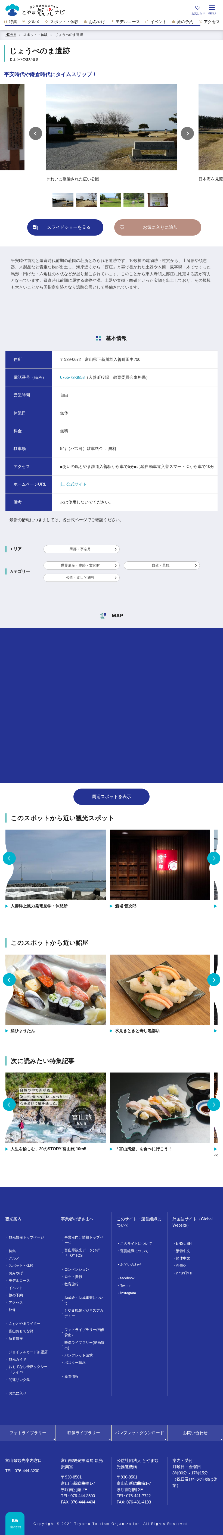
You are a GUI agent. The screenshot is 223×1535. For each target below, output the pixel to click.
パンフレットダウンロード (139, 1432)
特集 (12, 1251)
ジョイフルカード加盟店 (28, 1352)
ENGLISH (183, 1244)
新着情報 (16, 1338)
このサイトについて (136, 1244)
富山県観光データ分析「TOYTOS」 (82, 1253)
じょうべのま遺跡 (71, 35)
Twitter (125, 1286)
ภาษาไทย (184, 1273)
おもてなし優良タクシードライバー (28, 1369)
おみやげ (16, 1273)
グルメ (14, 1258)
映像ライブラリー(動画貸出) (84, 1345)
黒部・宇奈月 (80, 549)
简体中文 (183, 1258)
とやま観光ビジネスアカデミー (83, 1313)
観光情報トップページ (26, 1237)
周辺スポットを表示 (111, 796)
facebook (127, 1278)
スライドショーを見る (69, 227)
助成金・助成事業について (83, 1300)
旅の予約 (16, 1295)
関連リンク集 (19, 1380)
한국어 (181, 1266)
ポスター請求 (75, 1363)
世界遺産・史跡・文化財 (80, 565)
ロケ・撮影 (73, 1277)
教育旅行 (71, 1284)
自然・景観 (160, 565)
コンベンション (76, 1269)
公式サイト (76, 484)
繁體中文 (183, 1251)
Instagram (128, 1293)
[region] (111, 22)
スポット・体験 (35, 35)
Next (187, 133)
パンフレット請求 (78, 1355)
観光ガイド (17, 1359)
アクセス (16, 1302)
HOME (10, 35)
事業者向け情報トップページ (83, 1240)
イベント (16, 1288)
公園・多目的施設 (80, 578)
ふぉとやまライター (25, 1323)
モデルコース (19, 1280)
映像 (12, 1310)
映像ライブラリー (83, 1432)
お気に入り (17, 1393)
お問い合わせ (130, 1264)
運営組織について (134, 1251)
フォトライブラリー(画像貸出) (84, 1332)
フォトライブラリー (28, 1432)
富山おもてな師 (21, 1331)
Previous (35, 133)
